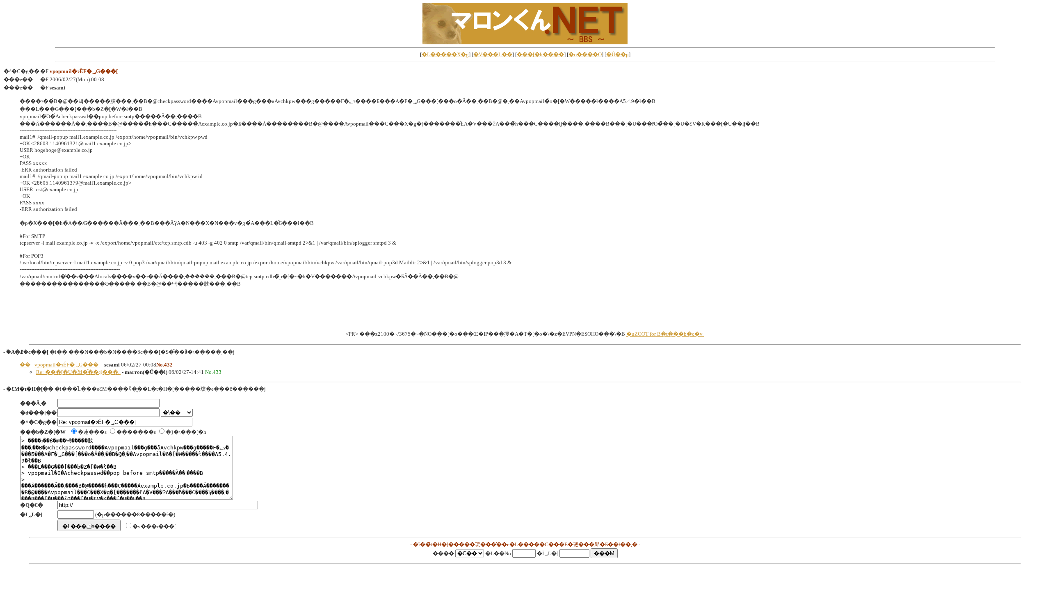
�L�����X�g (445, 54)
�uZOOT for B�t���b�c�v (665, 334)
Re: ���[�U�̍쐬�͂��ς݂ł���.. (78, 372)
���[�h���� (540, 54)
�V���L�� (492, 54)
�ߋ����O (585, 54)
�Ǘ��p (617, 54)
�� (25, 365)
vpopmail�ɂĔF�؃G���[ (67, 365)
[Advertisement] (525, 311)
